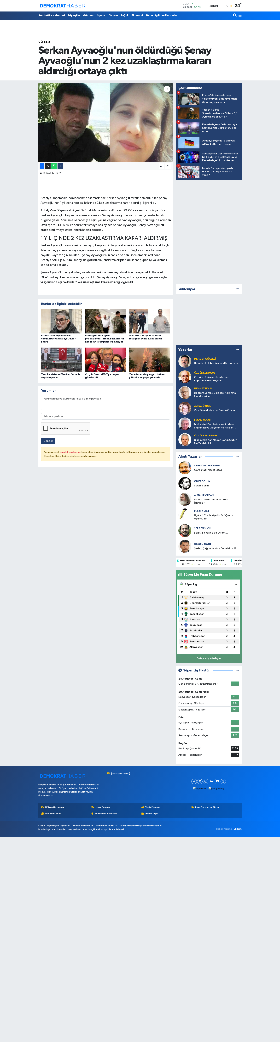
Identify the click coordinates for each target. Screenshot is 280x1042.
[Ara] (235, 15)
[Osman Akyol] (184, 546)
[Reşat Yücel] (184, 514)
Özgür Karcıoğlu (205, 435)
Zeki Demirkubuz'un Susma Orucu (214, 410)
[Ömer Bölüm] (184, 483)
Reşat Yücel (202, 511)
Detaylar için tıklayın (209, 658)
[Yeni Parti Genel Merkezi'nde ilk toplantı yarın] (61, 359)
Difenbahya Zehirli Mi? (106, 825)
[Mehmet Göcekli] (184, 361)
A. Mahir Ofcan (204, 495)
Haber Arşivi (152, 813)
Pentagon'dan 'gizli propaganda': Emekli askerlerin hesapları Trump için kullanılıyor (104, 338)
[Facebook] (194, 781)
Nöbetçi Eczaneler (55, 807)
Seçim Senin (201, 485)
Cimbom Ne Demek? (82, 825)
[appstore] (199, 789)
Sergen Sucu (202, 528)
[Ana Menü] (239, 15)
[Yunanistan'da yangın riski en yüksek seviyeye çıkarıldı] (149, 359)
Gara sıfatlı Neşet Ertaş (208, 470)
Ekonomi (137, 15)
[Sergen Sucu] (184, 530)
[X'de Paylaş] (48, 166)
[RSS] (223, 781)
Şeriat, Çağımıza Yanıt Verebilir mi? (215, 548)
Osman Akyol (202, 544)
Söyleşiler (74, 15)
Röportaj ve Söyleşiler (58, 825)
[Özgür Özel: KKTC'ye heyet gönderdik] (105, 359)
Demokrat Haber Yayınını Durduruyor (216, 363)
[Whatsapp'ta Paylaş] (54, 166)
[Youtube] (217, 781)
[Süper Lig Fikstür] (237, 670)
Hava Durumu (103, 807)
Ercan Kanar (202, 420)
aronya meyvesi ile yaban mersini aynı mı (141, 825)
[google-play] (216, 789)
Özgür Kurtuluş (204, 373)
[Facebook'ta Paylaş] (42, 166)
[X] (200, 781)
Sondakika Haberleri (51, 15)
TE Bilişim (237, 829)
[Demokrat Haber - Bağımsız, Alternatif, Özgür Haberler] (62, 6)
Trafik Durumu (152, 807)
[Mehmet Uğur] (184, 392)
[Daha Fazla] (60, 166)
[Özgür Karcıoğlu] (184, 439)
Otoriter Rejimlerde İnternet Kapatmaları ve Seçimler (211, 379)
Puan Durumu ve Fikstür (207, 807)
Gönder (48, 441)
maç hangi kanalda (93, 829)
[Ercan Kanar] (184, 423)
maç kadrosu (74, 829)
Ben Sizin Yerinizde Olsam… (211, 532)
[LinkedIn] (211, 781)
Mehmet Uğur (203, 388)
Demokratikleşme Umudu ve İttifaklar (211, 501)
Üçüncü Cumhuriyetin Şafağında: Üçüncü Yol (214, 517)
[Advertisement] (208, 231)
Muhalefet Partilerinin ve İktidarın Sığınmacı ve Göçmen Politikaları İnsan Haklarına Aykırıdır (214, 426)
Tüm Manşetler (53, 813)
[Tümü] (237, 289)
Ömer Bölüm (202, 481)
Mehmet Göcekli (205, 359)
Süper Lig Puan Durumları (162, 15)
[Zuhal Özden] (184, 408)
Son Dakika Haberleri (106, 813)
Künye (41, 825)
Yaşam (113, 15)
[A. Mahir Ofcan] (184, 499)
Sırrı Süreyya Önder (207, 465)
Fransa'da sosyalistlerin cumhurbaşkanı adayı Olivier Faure (58, 338)
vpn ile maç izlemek (114, 829)
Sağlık (125, 15)
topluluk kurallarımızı (71, 452)
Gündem (88, 15)
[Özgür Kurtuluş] (184, 376)
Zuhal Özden (202, 406)
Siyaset (102, 15)
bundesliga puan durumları (52, 829)
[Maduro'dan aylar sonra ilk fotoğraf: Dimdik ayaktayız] (149, 321)
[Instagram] (205, 781)
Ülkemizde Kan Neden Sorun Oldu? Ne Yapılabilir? (215, 442)
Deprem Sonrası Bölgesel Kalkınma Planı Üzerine (215, 395)
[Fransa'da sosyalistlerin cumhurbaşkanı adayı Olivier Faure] (61, 321)
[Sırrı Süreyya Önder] (184, 467)
